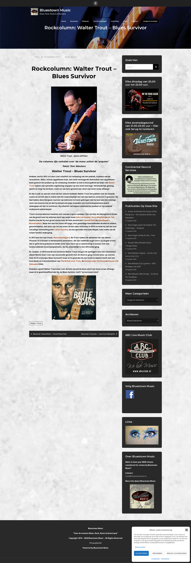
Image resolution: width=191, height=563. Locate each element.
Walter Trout (35, 323)
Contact (135, 21)
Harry (37, 57)
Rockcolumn (51, 68)
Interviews (115, 21)
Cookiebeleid (155, 559)
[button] (186, 530)
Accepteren (141, 553)
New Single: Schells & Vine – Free (141, 235)
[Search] (156, 67)
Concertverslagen (100, 21)
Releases (85, 21)
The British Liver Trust (71, 261)
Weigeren (157, 553)
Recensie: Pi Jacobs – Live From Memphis (98, 334)
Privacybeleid (165, 559)
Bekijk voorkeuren (176, 553)
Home (63, 21)
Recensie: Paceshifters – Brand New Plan (50, 334)
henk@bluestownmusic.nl (135, 476)
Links (125, 21)
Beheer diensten (140, 547)
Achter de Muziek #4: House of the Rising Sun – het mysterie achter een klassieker (141, 214)
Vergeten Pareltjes (150, 21)
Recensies (74, 21)
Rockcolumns (70, 57)
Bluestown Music (55, 10)
